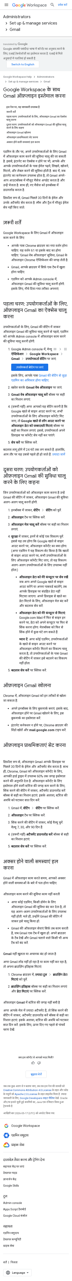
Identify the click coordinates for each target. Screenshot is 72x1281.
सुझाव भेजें (36, 1074)
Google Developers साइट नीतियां (37, 1098)
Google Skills (11, 1185)
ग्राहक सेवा (8, 1245)
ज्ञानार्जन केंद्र (9, 1179)
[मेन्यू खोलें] (6, 5)
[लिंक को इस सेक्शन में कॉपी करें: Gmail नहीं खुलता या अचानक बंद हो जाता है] (60, 954)
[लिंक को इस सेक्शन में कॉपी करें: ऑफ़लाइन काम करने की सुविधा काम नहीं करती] (64, 894)
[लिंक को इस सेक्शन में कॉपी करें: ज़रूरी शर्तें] (25, 223)
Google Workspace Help (17, 76)
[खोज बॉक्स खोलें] (52, 4)
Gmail (15, 29)
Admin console (12, 1203)
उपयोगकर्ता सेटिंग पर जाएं (29, 367)
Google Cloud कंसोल (15, 1215)
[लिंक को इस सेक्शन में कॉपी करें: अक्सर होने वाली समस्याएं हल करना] (18, 868)
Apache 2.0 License (26, 1094)
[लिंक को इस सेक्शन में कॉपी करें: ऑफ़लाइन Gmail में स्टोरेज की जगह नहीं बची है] (64, 1002)
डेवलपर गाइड (10, 1172)
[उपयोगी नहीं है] (39, 1063)
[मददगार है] (33, 1063)
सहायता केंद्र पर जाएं (13, 1166)
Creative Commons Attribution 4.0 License (27, 1090)
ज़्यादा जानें (58, 454)
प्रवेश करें (62, 4)
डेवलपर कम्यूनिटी (12, 1239)
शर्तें (5, 1262)
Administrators (17, 16)
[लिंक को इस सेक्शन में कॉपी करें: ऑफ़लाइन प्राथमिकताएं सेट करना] (7, 752)
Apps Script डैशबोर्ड (14, 1209)
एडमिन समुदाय (11, 1233)
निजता (14, 1262)
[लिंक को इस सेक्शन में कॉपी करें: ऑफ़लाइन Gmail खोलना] (55, 686)
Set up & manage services (33, 23)
